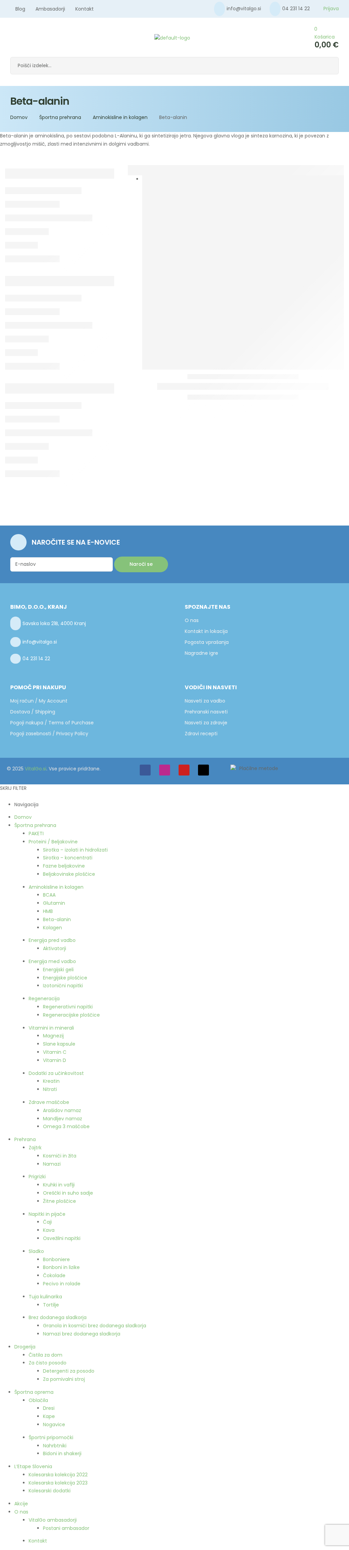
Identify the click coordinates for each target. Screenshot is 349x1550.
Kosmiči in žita (59, 1155)
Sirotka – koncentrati (67, 857)
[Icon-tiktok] (203, 770)
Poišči (328, 65)
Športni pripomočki (51, 1437)
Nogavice (54, 1424)
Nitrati (50, 1089)
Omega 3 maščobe (66, 1126)
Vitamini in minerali (51, 1027)
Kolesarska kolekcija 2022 (58, 1474)
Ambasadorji (50, 8)
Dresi (49, 1408)
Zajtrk (35, 1147)
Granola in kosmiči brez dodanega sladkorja (94, 1325)
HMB (48, 911)
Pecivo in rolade (61, 1283)
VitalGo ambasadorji (53, 1520)
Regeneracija (44, 998)
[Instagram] (164, 770)
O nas (21, 1511)
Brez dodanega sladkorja (58, 1317)
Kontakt (84, 8)
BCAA (49, 894)
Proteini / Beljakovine (53, 841)
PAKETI (36, 833)
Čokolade (54, 1275)
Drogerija (24, 1346)
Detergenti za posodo (68, 1371)
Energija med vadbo (52, 961)
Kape (49, 1416)
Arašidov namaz (62, 1110)
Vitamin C (54, 1052)
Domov (19, 117)
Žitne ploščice (59, 1201)
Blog (20, 8)
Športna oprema (34, 1392)
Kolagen (52, 927)
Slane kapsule (59, 1043)
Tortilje (51, 1304)
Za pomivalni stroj (64, 1379)
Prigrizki (37, 1176)
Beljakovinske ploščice (69, 874)
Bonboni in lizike (61, 1267)
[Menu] (12, 37)
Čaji (47, 1222)
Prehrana (25, 1139)
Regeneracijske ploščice (71, 1015)
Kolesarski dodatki (50, 1490)
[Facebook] (145, 770)
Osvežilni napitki (61, 1238)
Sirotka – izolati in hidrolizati (75, 849)
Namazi (52, 1164)
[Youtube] (184, 770)
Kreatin (51, 1081)
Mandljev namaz (62, 1118)
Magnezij (53, 1035)
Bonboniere (56, 1259)
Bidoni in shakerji (62, 1453)
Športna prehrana (60, 117)
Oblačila (38, 1400)
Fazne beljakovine (64, 865)
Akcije (21, 1503)
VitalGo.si (35, 768)
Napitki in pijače (47, 1214)
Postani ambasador (66, 1528)
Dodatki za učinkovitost (56, 1073)
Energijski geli (58, 969)
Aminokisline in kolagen (120, 117)
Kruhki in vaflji (59, 1184)
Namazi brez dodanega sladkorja (81, 1333)
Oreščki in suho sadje (68, 1193)
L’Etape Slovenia (33, 1466)
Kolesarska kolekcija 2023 (58, 1482)
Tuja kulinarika (45, 1296)
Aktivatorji (54, 948)
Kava (49, 1230)
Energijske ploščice (65, 977)
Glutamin (54, 903)
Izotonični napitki (63, 985)
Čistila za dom (45, 1355)
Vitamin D (54, 1060)
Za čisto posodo (47, 1362)
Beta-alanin (57, 919)
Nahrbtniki (54, 1445)
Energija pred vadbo (52, 940)
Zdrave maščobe (49, 1102)
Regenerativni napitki (68, 1006)
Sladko (36, 1251)
